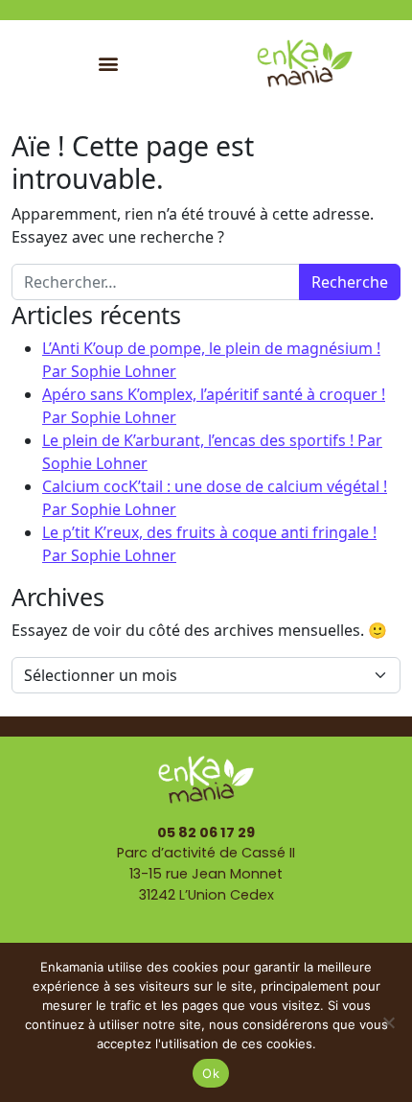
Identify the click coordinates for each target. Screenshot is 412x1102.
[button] (108, 63)
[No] (388, 1022)
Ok (210, 1073)
